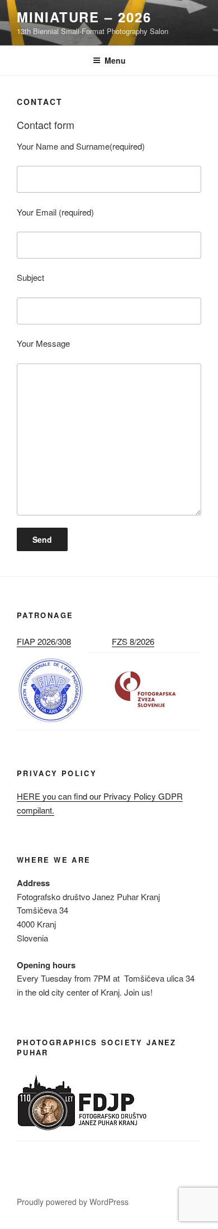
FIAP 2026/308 (44, 641)
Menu (115, 60)
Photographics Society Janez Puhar (97, 1047)
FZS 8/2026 (133, 641)
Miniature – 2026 (84, 16)
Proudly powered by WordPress (73, 1201)
